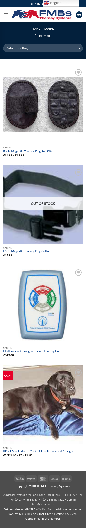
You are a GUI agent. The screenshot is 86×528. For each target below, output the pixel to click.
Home (36, 28)
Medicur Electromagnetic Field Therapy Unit (32, 351)
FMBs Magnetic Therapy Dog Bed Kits (27, 151)
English (55, 3)
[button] (5, 15)
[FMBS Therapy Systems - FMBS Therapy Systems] (41, 14)
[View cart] (79, 14)
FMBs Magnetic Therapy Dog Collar (26, 251)
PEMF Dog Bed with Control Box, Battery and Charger (38, 451)
